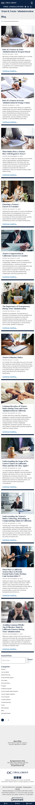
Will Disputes (5, 708)
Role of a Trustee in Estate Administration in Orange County (16, 101)
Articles (3, 669)
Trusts (3, 705)
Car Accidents (5, 672)
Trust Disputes (5, 697)
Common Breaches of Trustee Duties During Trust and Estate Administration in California (15, 408)
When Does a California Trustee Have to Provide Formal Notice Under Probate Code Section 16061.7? (14, 572)
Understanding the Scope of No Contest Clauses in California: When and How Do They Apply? (15, 463)
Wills (2, 710)
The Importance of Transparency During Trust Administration (16, 307)
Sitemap (17, 789)
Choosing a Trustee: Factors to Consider (10, 205)
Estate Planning (5, 675)
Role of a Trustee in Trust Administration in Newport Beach (16, 50)
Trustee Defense (6, 699)
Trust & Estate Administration (9, 691)
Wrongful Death (5, 713)
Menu (32, 3)
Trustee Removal (6, 702)
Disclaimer (19, 787)
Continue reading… (9, 71)
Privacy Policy (27, 787)
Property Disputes (6, 688)
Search (30, 659)
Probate (3, 686)
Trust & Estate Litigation (8, 694)
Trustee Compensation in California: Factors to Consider (15, 254)
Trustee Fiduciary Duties (12, 357)
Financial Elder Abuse (7, 677)
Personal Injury (5, 683)
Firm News (4, 680)
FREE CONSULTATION (13, 7)
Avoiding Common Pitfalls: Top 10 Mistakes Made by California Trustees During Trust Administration (13, 628)
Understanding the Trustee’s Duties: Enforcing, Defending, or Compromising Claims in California (16, 518)
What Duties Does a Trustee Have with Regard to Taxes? (14, 152)
